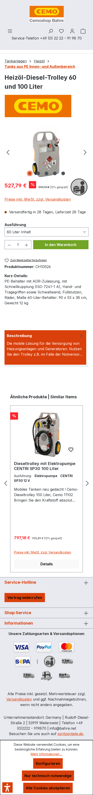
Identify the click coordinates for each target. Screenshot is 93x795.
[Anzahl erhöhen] (26, 244)
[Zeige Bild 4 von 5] (55, 173)
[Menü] (10, 30)
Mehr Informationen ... (47, 754)
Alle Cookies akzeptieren (48, 788)
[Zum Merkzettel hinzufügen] (70, 449)
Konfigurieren (48, 763)
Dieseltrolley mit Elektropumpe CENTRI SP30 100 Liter (44, 466)
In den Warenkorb (61, 244)
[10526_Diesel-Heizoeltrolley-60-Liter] (46, 151)
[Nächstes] (85, 152)
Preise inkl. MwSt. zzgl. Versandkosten (38, 199)
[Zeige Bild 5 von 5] (63, 173)
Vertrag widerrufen (24, 597)
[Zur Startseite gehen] (46, 14)
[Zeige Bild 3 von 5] (46, 173)
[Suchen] (50, 30)
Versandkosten (19, 699)
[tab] (45, 347)
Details (46, 564)
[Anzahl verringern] (9, 244)
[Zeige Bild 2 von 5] (38, 173)
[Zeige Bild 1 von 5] (30, 173)
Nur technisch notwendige (48, 775)
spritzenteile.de (70, 733)
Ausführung (15, 224)
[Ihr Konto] (72, 30)
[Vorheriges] (8, 152)
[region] (46, 151)
